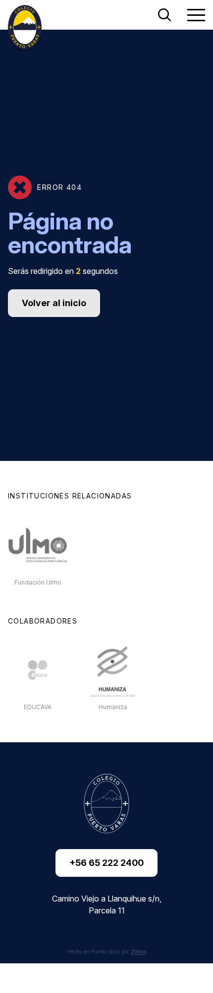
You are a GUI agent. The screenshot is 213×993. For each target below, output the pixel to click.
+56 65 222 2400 (106, 863)
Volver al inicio (54, 303)
